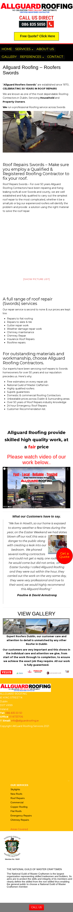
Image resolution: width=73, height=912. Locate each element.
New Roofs (16, 793)
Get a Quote (64, 555)
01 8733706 (16, 716)
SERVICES (23, 49)
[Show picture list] (36, 279)
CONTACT (55, 57)
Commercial (17, 802)
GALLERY (9, 57)
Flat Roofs (16, 811)
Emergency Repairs (21, 815)
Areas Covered (19, 829)
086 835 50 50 (13, 712)
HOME (7, 49)
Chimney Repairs (20, 819)
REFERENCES (31, 57)
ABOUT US (45, 49)
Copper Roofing (19, 806)
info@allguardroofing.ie (25, 720)
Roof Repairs (18, 798)
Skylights (15, 789)
